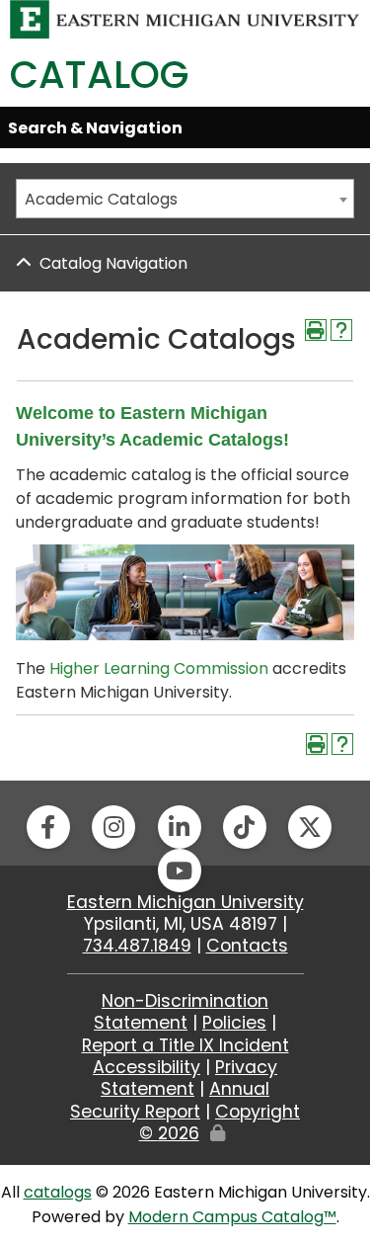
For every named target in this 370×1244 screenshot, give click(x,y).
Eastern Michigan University (185, 902)
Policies (234, 1023)
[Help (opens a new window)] (341, 330)
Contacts (247, 945)
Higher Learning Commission (158, 668)
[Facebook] (48, 827)
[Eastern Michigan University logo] (185, 18)
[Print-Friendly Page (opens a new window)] (316, 330)
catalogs (58, 1192)
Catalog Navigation (113, 263)
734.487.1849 (137, 945)
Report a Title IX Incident (185, 1045)
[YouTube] (179, 870)
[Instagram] (113, 827)
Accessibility (146, 1067)
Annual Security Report (169, 1099)
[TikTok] (244, 827)
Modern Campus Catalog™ (232, 1216)
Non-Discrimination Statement (181, 1012)
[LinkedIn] (179, 827)
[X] (310, 827)
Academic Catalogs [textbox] (101, 199)
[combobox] (185, 198)
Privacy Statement (189, 1078)
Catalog (99, 74)
